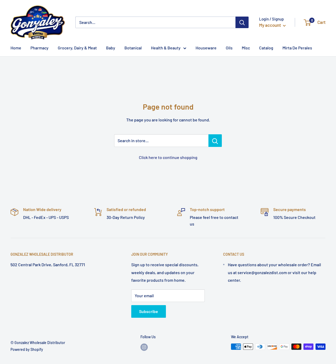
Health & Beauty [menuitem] (166, 47)
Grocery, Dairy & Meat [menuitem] (77, 47)
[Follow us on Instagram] (144, 347)
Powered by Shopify (26, 349)
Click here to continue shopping (168, 157)
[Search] (242, 22)
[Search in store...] (215, 140)
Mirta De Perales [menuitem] (297, 47)
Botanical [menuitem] (133, 47)
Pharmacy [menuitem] (39, 47)
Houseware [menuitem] (206, 47)
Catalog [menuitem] (266, 47)
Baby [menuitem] (110, 47)
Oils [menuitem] (229, 47)
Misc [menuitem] (246, 47)
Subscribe (148, 311)
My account (270, 25)
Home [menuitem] (15, 47)
